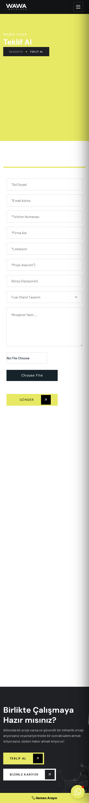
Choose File (32, 375)
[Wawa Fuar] (16, 7)
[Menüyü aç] (78, 7)
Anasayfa (16, 51)
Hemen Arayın (46, 798)
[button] (78, 792)
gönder (27, 400)
